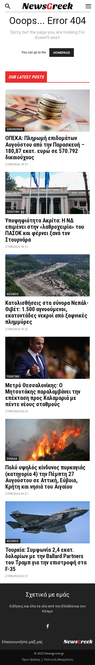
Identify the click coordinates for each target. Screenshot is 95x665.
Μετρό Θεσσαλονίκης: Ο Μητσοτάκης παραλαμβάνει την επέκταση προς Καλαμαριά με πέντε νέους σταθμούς (42, 395)
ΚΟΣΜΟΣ (13, 294)
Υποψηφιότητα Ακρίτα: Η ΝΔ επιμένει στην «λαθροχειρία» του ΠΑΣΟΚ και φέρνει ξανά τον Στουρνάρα (44, 230)
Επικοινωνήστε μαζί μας (22, 641)
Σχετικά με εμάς (47, 594)
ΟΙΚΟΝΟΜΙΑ (15, 129)
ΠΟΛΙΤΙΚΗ (13, 212)
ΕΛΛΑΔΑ (12, 458)
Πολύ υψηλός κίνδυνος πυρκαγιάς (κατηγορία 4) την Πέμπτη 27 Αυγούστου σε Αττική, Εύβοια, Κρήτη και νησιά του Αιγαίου (45, 477)
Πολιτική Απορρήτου (58, 659)
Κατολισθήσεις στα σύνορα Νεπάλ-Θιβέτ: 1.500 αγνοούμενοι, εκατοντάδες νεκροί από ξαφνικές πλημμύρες (46, 312)
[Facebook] (48, 626)
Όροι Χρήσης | (32, 659)
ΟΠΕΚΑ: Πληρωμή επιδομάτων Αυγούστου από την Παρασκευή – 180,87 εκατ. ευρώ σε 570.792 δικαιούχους (44, 148)
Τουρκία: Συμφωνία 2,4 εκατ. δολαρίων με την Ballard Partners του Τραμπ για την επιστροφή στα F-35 (46, 559)
